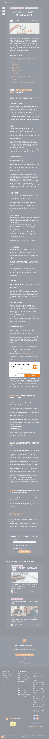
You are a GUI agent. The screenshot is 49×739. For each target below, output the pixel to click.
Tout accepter (32, 375)
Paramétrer (17, 375)
